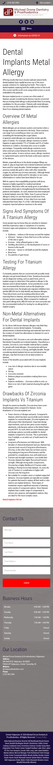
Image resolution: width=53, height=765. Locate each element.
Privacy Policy (41, 737)
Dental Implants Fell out (12, 499)
